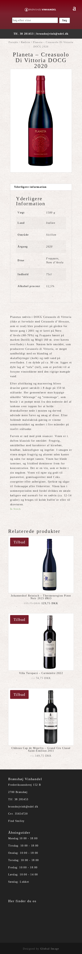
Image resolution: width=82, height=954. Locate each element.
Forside (13, 42)
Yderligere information (30, 187)
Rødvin (25, 42)
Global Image (49, 948)
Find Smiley (16, 821)
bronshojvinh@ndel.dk (52, 33)
